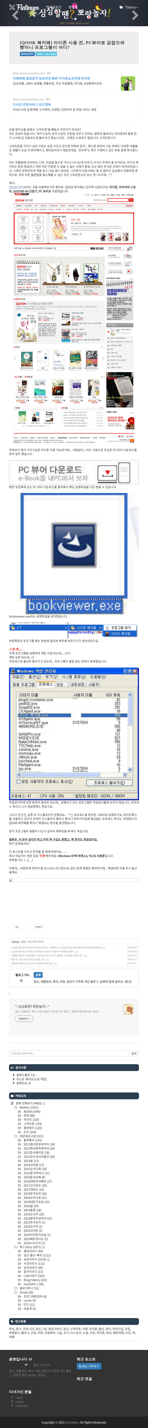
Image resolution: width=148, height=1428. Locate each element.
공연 (29, 1115)
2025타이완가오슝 (37, 1234)
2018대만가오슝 (36, 1202)
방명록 (73, 7)
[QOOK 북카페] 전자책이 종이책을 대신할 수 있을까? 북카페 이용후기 (42, 951)
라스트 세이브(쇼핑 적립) (31, 1079)
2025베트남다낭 (35, 1239)
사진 (128, 1332)
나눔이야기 (34, 1275)
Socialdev (72, 1422)
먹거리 (31, 1119)
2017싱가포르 (35, 1185)
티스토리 (76, 1332)
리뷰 (92, 1332)
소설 (85, 1332)
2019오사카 (33, 1214)
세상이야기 (34, 1259)
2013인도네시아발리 (39, 1156)
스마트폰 (32, 1123)
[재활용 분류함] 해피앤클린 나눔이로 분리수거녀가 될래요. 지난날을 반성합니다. (47, 955)
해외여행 (118, 1332)
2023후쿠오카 (34, 1222)
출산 (101, 1329)
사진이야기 (34, 1263)
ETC (24, 941)
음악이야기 (33, 1271)
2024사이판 (32, 1230)
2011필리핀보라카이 (39, 1144)
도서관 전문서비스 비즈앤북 (32, 104)
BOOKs (31, 1111)
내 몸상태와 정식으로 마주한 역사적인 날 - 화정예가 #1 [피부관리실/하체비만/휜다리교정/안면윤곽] (56, 947)
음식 (18, 1329)
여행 (11, 1337)
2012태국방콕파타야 (39, 1148)
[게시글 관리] (26, 927)
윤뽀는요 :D (23, 1083)
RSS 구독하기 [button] (90, 1366)
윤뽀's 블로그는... (27, 1075)
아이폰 (101, 1332)
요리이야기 (33, 1267)
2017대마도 (33, 1189)
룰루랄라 (32, 1140)
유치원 (93, 1329)
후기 (66, 1332)
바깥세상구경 (31, 1136)
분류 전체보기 (28, 1103)
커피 (40, 1332)
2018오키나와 (35, 1197)
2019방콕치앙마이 (37, 1218)
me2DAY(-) (33, 1284)
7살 (44, 1329)
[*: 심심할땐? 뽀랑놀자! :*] (24, 7)
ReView (15, 941)
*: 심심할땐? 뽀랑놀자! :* (32, 1006)
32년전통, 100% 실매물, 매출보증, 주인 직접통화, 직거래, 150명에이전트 (57, 83)
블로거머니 (29, 1288)
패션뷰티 (32, 1128)
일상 (38, 1329)
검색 (134, 1053)
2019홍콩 (32, 1210)
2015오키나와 (35, 1169)
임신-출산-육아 (37, 1255)
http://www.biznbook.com (28, 99)
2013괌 (31, 1160)
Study (26, 1292)
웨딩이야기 (33, 1251)
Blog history (35, 1280)
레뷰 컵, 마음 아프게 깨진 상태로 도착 (28, 959)
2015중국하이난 (36, 1173)
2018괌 (31, 1206)
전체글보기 (53, 7)
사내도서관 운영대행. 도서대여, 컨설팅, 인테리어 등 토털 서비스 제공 (55, 109)
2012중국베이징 (36, 1152)
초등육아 (50, 1332)
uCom (29, 1300)
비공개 (29, 1308)
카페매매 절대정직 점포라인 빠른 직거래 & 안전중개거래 (51, 78)
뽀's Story (30, 1247)
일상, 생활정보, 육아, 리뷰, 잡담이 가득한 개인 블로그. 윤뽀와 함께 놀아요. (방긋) (57, 1011)
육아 (109, 1332)
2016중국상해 (34, 1177)
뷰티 (108, 1329)
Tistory (130, 7)
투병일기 (14, 1332)
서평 (85, 1329)
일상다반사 (55, 1329)
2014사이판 (33, 1165)
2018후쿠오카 (35, 1193)
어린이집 (117, 1329)
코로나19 (28, 1329)
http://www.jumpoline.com (29, 73)
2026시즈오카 (34, 1243)
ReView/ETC (27, 54)
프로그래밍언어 (35, 1296)
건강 (33, 1332)
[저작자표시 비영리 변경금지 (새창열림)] (51, 927)
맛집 (127, 1329)
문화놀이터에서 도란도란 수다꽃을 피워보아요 (32, 963)
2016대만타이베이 (37, 1181)
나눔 (59, 1332)
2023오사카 (32, 1226)
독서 (11, 1329)
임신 (66, 1329)
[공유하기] (21, 927)
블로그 (25, 1332)
